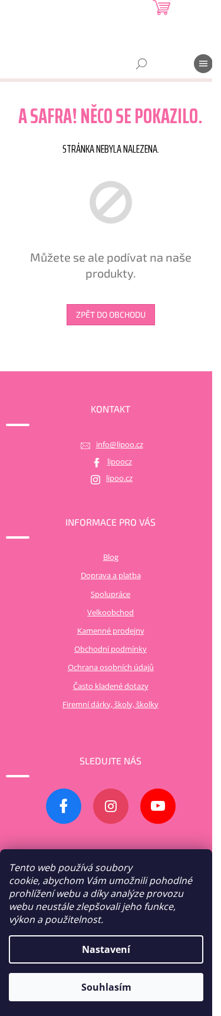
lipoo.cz (119, 478)
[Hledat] (141, 63)
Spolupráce (110, 594)
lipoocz (119, 462)
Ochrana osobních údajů (111, 667)
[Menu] (203, 63)
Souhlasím (106, 987)
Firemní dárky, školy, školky (110, 705)
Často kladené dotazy (111, 686)
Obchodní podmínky (110, 649)
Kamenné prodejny (110, 631)
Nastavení (106, 949)
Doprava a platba (111, 575)
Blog (110, 557)
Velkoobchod (110, 613)
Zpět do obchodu (111, 314)
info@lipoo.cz (119, 445)
